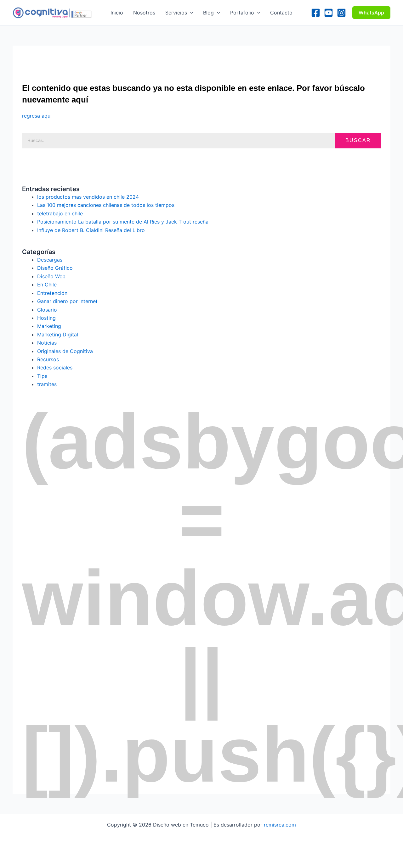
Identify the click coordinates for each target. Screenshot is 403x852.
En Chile (47, 284)
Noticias (47, 343)
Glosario (47, 310)
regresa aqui (37, 116)
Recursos (48, 359)
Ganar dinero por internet (67, 301)
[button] (190, 12)
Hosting (46, 318)
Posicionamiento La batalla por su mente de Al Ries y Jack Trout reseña (122, 222)
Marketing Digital (57, 334)
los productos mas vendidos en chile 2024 (88, 197)
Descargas (49, 260)
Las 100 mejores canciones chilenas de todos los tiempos (105, 205)
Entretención (52, 293)
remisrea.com (280, 825)
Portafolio (242, 12)
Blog (208, 12)
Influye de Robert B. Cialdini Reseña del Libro (91, 230)
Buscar (358, 140)
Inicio (117, 12)
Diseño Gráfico (55, 268)
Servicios (176, 12)
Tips (42, 376)
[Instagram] (341, 12)
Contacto (281, 12)
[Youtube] (328, 12)
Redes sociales (54, 367)
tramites (47, 384)
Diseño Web (51, 276)
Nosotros (144, 12)
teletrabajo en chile (60, 213)
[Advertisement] (136, 60)
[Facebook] (315, 12)
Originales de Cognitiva (65, 351)
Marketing (49, 326)
